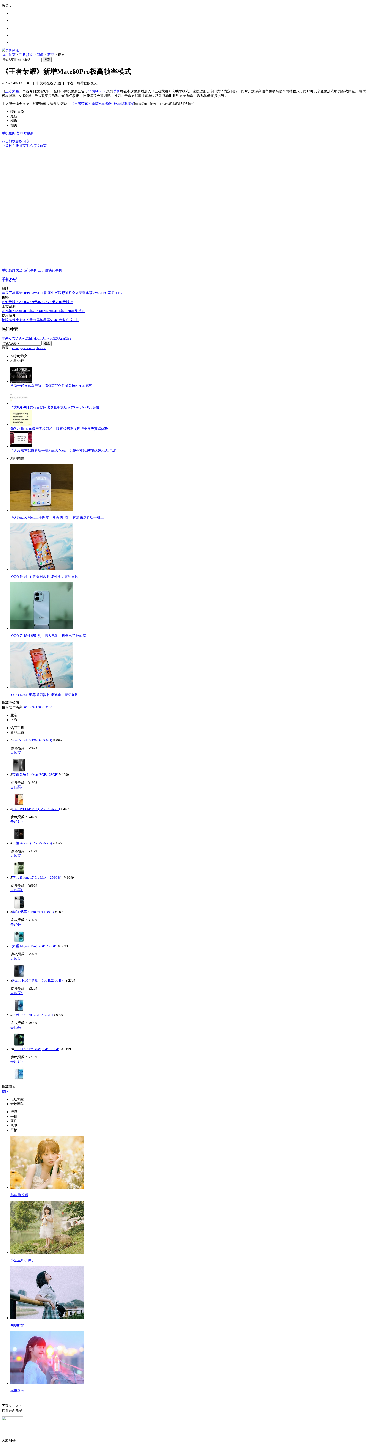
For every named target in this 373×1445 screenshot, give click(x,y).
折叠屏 (45, 320)
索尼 (111, 293)
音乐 (69, 320)
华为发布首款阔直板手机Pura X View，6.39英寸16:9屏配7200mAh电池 (63, 450)
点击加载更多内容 (15, 141)
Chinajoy (33, 338)
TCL (41, 293)
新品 (50, 55)
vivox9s (29, 348)
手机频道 (26, 55)
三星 (12, 293)
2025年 (17, 311)
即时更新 (27, 133)
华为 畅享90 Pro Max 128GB (33, 912)
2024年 (27, 311)
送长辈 (27, 320)
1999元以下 (10, 302)
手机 (116, 91)
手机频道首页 (36, 146)
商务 (62, 320)
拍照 (5, 320)
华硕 (89, 293)
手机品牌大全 (12, 270)
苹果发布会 (10, 338)
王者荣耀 (12, 91)
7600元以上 (64, 302)
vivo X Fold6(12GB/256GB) (32, 740)
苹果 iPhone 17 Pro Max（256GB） (37, 877)
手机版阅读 (10, 133)
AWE (23, 338)
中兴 (54, 293)
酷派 (47, 293)
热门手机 (30, 270)
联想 (61, 293)
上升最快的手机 (50, 270)
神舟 (68, 293)
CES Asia (58, 338)
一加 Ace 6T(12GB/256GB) (32, 843)
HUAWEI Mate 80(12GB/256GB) (36, 809)
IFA (42, 338)
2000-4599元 (28, 302)
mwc (48, 338)
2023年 (38, 311)
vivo (35, 293)
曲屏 (36, 320)
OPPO (27, 293)
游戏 (12, 320)
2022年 (48, 311)
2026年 (7, 311)
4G (56, 320)
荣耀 (82, 293)
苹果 (5, 293)
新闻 (40, 55)
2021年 (59, 311)
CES (68, 338)
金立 (75, 293)
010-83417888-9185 (38, 707)
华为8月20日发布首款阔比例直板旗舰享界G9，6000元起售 (54, 407)
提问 (5, 1091)
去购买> (16, 753)
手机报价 (10, 279)
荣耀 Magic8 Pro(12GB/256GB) (34, 946)
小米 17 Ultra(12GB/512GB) (32, 1015)
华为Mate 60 (97, 91)
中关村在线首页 (14, 146)
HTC (118, 293)
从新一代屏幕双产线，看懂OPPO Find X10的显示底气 (51, 385)
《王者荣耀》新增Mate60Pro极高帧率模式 (102, 103)
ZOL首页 (9, 55)
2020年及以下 (74, 311)
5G (52, 320)
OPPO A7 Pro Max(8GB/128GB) (37, 1049)
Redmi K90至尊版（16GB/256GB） (38, 980)
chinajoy (18, 348)
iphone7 (40, 348)
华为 (19, 293)
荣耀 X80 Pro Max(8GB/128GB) (35, 774)
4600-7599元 (46, 302)
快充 (19, 320)
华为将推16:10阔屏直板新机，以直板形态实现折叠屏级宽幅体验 (59, 429)
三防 (76, 320)
